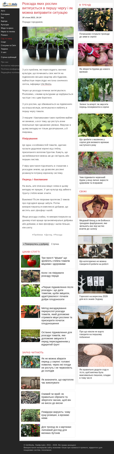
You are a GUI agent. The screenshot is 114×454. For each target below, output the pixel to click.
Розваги (4, 35)
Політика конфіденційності (13, 69)
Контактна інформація (11, 65)
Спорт (3, 42)
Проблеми (38, 235)
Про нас (4, 62)
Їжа (2, 18)
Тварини (4, 49)
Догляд (49, 235)
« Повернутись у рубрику (36, 244)
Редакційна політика (10, 72)
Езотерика (5, 14)
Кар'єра (4, 21)
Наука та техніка (8, 32)
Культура (5, 25)
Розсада (58, 235)
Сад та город (6, 38)
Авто (3, 11)
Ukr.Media (46, 84)
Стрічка (55, 244)
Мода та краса (7, 28)
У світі (3, 52)
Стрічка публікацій (8, 57)
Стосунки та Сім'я (8, 45)
